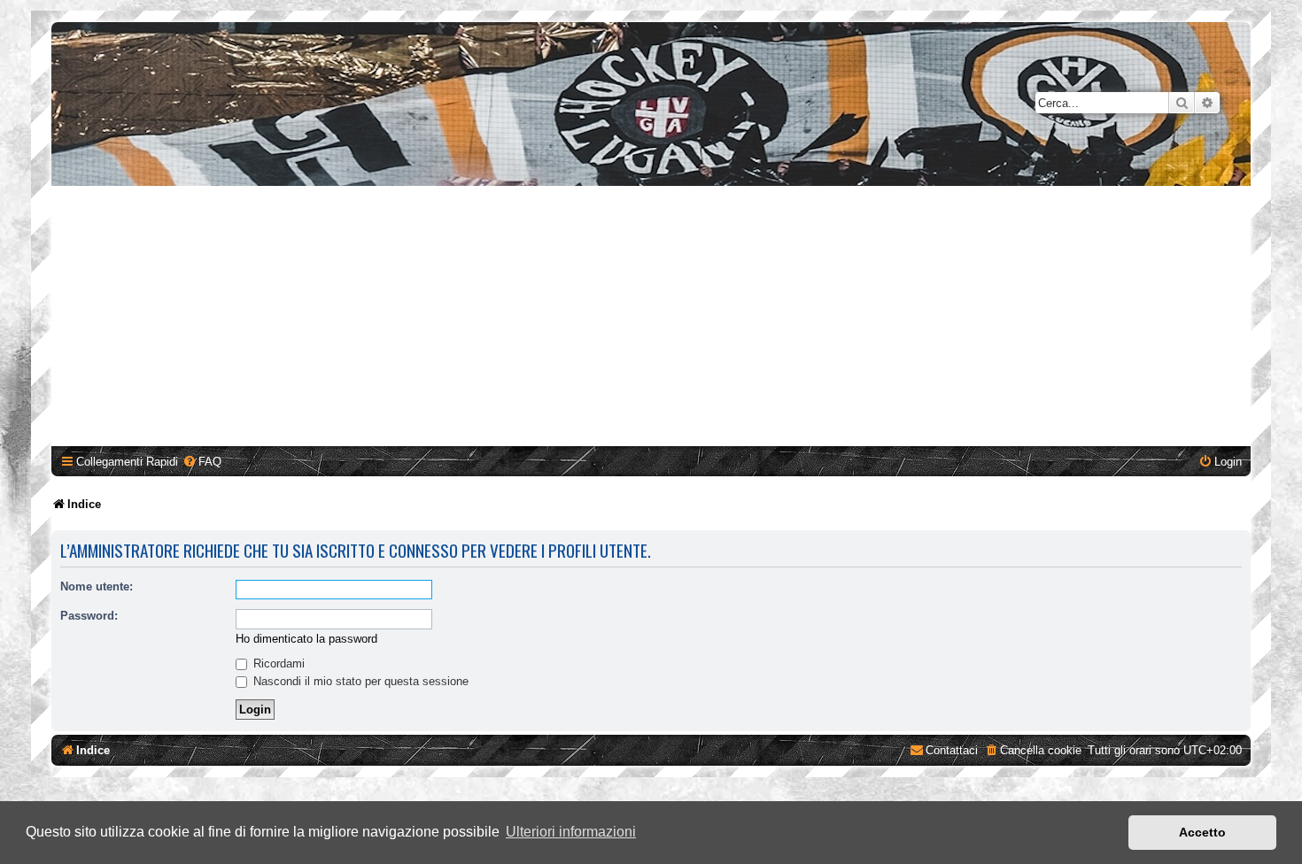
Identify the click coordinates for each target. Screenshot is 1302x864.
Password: (89, 615)
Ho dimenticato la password (306, 638)
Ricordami (277, 663)
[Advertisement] (651, 319)
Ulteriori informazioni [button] (571, 831)
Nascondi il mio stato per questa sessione (359, 681)
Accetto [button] (1202, 832)
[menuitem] (201, 461)
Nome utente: (96, 586)
